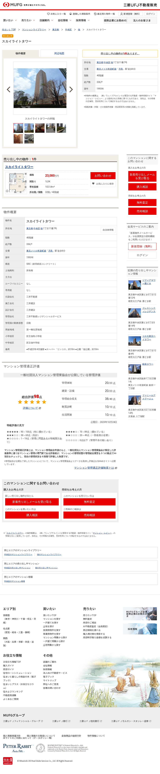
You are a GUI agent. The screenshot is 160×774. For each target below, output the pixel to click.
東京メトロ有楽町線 (106, 69)
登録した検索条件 (81, 13)
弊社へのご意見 (50, 684)
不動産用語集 (9, 695)
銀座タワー (147, 364)
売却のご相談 (89, 622)
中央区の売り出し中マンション (17, 568)
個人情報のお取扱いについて (41, 736)
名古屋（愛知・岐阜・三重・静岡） (17, 630)
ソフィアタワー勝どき (148, 282)
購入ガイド (8, 665)
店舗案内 (45, 20)
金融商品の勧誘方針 (71, 736)
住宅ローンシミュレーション (17, 672)
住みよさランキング (13, 691)
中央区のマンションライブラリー (18, 554)
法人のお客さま (142, 20)
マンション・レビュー (102, 533)
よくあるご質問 (10, 699)
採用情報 (81, 20)
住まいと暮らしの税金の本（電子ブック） (19, 678)
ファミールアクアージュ (148, 397)
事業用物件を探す (52, 633)
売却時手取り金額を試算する (97, 637)
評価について (30, 407)
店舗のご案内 (49, 661)
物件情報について (96, 736)
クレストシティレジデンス (148, 310)
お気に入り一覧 (58, 13)
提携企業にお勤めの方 (115, 20)
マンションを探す (52, 618)
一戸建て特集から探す (54, 641)
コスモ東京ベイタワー (148, 338)
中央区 (107, 62)
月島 (121, 69)
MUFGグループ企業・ (139, 614)
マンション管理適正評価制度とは (94, 467)
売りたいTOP (89, 615)
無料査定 (87, 618)
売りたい (26, 20)
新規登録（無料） (132, 13)
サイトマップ (49, 680)
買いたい (8, 20)
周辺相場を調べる (92, 630)
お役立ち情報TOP (12, 661)
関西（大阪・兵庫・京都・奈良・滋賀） (18, 642)
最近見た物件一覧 (106, 13)
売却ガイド (8, 669)
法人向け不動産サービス (55, 672)
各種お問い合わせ (52, 687)
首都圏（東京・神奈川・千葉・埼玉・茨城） (19, 619)
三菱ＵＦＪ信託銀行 (90, 721)
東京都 (100, 62)
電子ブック (48, 676)
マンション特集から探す (55, 637)
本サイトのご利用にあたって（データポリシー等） (28, 738)
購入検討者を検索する (94, 633)
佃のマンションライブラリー (49, 554)
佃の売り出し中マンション (46, 568)
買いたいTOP (49, 615)
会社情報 (63, 20)
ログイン (150, 13)
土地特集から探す (52, 644)
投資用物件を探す (52, 630)
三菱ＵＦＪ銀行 (60, 721)
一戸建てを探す (50, 622)
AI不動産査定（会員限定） (96, 626)
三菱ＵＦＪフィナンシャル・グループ (22, 721)
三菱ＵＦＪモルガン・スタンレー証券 (130, 721)
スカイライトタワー (19, 167)
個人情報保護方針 (12, 736)
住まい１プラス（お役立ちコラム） (18, 686)
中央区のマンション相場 (14, 581)
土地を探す (48, 626)
